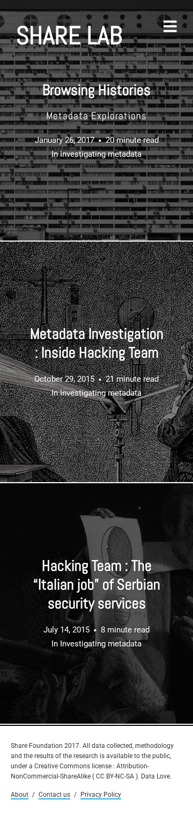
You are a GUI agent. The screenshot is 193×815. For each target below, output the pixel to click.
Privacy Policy (100, 794)
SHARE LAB (69, 35)
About (19, 794)
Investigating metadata (101, 153)
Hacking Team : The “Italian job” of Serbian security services (96, 584)
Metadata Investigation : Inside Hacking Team (97, 343)
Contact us (54, 794)
